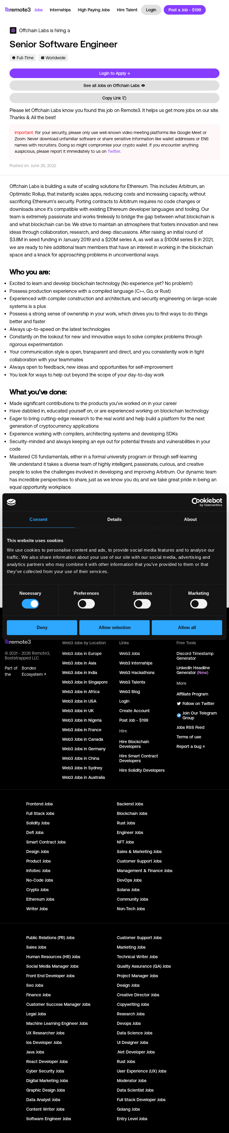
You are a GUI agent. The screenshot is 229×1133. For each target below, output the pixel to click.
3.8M (18, 239)
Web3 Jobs (129, 653)
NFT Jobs (125, 842)
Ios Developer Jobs (44, 1042)
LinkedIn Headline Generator (193, 670)
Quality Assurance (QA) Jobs (144, 966)
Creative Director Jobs (138, 994)
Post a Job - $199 (184, 9)
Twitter (114, 151)
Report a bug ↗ (191, 746)
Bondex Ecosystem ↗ (34, 671)
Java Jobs (35, 1052)
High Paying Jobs (94, 9)
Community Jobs (132, 899)
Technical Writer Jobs (137, 956)
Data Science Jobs (134, 1033)
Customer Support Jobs (139, 861)
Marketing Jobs (131, 947)
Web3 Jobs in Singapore (85, 682)
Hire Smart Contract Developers (138, 758)
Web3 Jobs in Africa (81, 691)
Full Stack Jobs (40, 813)
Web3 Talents (132, 682)
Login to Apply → (114, 73)
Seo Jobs (34, 985)
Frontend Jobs (39, 803)
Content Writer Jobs (45, 1109)
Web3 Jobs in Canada (82, 739)
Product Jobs (38, 861)
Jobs (38, 9)
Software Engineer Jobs (48, 1118)
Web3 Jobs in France (81, 729)
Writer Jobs (37, 908)
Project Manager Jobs (137, 975)
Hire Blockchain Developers (134, 744)
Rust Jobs (126, 823)
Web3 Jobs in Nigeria (82, 720)
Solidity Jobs (37, 823)
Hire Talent (127, 9)
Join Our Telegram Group (199, 715)
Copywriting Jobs (133, 1004)
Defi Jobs (35, 832)
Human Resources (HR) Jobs (53, 956)
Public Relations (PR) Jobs (50, 937)
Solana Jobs (128, 889)
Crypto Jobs (37, 889)
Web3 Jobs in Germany (84, 748)
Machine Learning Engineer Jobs (57, 1023)
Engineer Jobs (130, 832)
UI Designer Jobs (132, 1042)
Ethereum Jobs (40, 899)
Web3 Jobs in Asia (79, 663)
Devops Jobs (129, 1023)
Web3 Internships (135, 663)
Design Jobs (37, 851)
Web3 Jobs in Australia (83, 777)
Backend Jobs (130, 803)
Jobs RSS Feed (190, 727)
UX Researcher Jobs (45, 1033)
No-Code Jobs (39, 880)
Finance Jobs (38, 994)
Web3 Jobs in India (79, 672)
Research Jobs (131, 1013)
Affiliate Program (192, 694)
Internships (60, 9)
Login (151, 9)
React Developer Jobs (47, 1061)
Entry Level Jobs (132, 1118)
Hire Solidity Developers (142, 770)
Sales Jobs (36, 947)
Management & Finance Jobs (144, 870)
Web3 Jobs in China (80, 758)
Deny (42, 627)
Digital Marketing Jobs (47, 1080)
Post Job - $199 (133, 720)
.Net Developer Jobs (136, 1052)
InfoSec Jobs (38, 870)
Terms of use (189, 736)
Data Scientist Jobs (135, 1090)
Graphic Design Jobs (45, 1090)
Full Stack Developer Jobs (141, 1099)
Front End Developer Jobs (50, 975)
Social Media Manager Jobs (52, 966)
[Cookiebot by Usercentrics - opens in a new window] (196, 502)
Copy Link (111, 98)
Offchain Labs (34, 30)
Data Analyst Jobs (43, 1099)
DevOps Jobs (129, 880)
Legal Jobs (36, 1013)
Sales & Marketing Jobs (139, 851)
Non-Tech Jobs (131, 908)
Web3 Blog (129, 691)
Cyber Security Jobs (45, 1071)
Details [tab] (114, 519)
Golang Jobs (128, 1109)
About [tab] (190, 519)
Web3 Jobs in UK (78, 710)
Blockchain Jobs (132, 813)
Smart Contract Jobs (46, 842)
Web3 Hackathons (136, 672)
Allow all (187, 627)
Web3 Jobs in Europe (82, 653)
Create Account (134, 710)
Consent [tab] (38, 519)
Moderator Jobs (131, 1080)
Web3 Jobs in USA (79, 701)
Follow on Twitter (198, 703)
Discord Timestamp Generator (195, 656)
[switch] (86, 605)
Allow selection (115, 627)
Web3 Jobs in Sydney (82, 767)
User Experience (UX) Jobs (141, 1071)
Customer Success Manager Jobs (58, 1004)
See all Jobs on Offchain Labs (111, 85)
